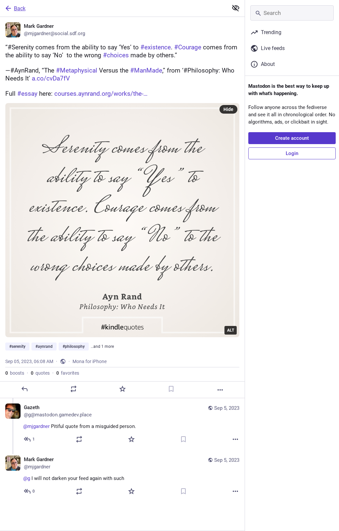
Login (292, 153)
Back (19, 8)
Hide (228, 109)
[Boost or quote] (73, 389)
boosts (14, 373)
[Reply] (24, 389)
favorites (67, 373)
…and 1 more (102, 346)
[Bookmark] (171, 389)
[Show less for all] (236, 8)
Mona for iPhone (90, 361)
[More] (220, 390)
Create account (292, 138)
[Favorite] (122, 389)
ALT (230, 330)
